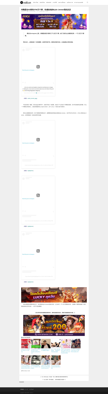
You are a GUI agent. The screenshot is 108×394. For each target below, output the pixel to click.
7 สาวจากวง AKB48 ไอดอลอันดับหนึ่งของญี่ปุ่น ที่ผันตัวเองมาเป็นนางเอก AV (26, 367)
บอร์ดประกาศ (70, 2)
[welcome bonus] (54, 21)
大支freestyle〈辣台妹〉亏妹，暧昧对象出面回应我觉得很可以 (55, 376)
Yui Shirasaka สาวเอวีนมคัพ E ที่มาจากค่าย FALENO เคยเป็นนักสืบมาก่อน (35, 351)
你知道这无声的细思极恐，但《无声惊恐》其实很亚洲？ (35, 367)
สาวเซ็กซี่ (55, 2)
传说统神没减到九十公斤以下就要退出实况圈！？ (45, 350)
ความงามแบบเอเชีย (78, 2)
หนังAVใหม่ (42, 2)
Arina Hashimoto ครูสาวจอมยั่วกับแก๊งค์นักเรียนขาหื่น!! (55, 367)
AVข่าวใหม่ (35, 2)
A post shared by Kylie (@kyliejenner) (32, 165)
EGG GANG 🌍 (34, 92)
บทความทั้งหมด (61, 2)
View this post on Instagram (28, 70)
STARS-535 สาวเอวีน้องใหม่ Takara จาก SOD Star (25, 350)
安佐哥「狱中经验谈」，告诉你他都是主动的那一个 (56, 379)
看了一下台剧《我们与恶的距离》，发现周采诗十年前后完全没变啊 (55, 350)
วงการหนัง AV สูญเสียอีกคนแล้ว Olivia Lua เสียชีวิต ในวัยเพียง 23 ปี (75, 350)
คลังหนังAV (48, 2)
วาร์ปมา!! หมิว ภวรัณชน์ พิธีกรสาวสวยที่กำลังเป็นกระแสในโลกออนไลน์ (45, 367)
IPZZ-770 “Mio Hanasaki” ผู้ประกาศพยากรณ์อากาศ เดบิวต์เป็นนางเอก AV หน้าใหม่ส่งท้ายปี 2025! (65, 351)
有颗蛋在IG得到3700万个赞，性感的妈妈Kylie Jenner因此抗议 (46, 10)
